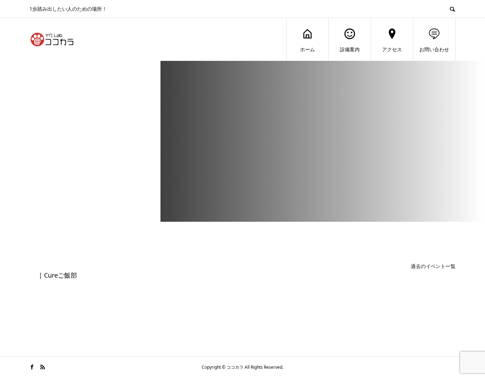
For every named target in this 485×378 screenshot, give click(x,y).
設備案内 (350, 49)
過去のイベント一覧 (433, 266)
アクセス (392, 49)
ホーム (307, 49)
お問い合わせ (434, 49)
